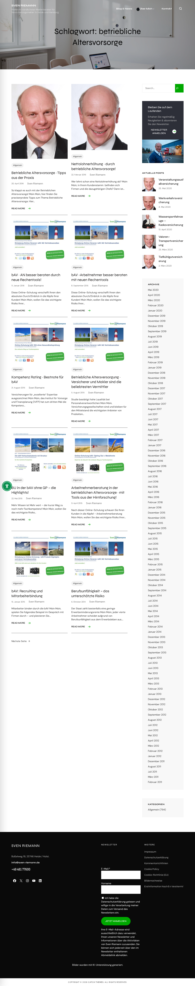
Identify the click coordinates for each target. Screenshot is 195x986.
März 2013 (153, 683)
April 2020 (154, 295)
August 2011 (154, 766)
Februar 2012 (155, 751)
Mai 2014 (153, 611)
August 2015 (155, 533)
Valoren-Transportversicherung (171, 241)
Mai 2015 (153, 549)
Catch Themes (96, 982)
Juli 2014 (153, 600)
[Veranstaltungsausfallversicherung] (149, 184)
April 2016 (153, 492)
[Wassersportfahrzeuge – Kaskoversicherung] (149, 221)
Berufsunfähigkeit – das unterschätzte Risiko (90, 593)
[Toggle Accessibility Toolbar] (7, 486)
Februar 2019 (155, 362)
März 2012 (153, 745)
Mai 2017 (153, 424)
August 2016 (155, 471)
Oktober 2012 (155, 709)
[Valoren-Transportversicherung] (149, 242)
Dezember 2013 (156, 637)
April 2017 (153, 429)
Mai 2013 (153, 673)
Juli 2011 (152, 771)
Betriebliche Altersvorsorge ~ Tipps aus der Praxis (38, 175)
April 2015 (153, 554)
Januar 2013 (154, 694)
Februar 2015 (155, 564)
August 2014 (155, 595)
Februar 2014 (155, 626)
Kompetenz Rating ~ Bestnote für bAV (37, 379)
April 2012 (153, 740)
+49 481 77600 (20, 869)
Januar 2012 (154, 756)
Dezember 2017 (156, 388)
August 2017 (155, 409)
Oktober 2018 (155, 383)
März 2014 (153, 621)
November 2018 (156, 378)
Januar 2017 (154, 445)
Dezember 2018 (156, 372)
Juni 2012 (153, 730)
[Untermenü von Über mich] (153, 8)
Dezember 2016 (156, 450)
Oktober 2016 (155, 460)
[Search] (179, 88)
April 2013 (153, 678)
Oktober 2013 (155, 647)
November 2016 (156, 455)
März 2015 (153, 559)
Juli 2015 (153, 538)
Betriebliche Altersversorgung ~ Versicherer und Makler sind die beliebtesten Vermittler (96, 382)
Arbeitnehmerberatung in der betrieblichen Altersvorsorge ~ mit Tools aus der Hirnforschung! (97, 493)
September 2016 (157, 466)
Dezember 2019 (156, 315)
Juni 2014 (153, 606)
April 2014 (153, 616)
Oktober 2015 (155, 523)
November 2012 (156, 704)
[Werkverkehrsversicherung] (149, 203)
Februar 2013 (155, 688)
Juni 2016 (153, 481)
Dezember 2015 (156, 512)
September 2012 (157, 714)
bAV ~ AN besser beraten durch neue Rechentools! (35, 277)
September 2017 (157, 403)
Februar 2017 (155, 440)
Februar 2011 (155, 782)
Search (180, 8)
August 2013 (155, 657)
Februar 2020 (155, 305)
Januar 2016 (154, 507)
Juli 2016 (153, 476)
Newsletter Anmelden (159, 131)
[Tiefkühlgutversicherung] (149, 262)
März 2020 (154, 300)
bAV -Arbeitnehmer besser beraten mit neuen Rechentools (99, 277)
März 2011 (153, 776)
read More (18, 208)
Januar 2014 (154, 631)
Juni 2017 (153, 419)
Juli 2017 (153, 414)
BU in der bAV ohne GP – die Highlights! (33, 490)
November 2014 (156, 580)
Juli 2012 (153, 725)
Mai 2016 (153, 486)
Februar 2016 (155, 502)
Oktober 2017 (155, 398)
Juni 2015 (153, 543)
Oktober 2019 (155, 326)
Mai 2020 (153, 289)
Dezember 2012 (156, 699)
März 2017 (153, 435)
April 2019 (153, 352)
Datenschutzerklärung (113, 901)
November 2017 (156, 393)
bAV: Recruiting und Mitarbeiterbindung (27, 593)
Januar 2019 (154, 367)
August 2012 (155, 719)
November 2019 (156, 321)
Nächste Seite (20, 641)
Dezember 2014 (156, 574)
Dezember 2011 (156, 761)
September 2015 (157, 528)
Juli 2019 (153, 341)
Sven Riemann (23, 5)
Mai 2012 (153, 735)
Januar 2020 (155, 310)
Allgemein (17, 165)
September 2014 (157, 590)
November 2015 (156, 517)
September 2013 (157, 652)
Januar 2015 (154, 569)
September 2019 (157, 331)
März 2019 (153, 357)
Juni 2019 (153, 346)
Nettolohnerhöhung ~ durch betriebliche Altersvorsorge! (93, 166)
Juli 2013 (153, 662)
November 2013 (156, 642)
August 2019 (155, 336)
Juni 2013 (153, 668)
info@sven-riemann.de (25, 862)
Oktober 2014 (155, 585)
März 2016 (153, 497)
